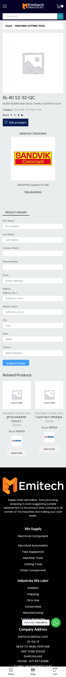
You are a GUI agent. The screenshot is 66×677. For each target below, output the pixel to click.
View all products (33, 191)
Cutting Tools (33, 564)
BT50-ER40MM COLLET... (16, 418)
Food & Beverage (33, 619)
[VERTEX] (16, 441)
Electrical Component (33, 536)
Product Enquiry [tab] (16, 212)
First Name (8, 220)
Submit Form (16, 363)
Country (7, 347)
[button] (59, 417)
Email (5, 275)
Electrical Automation (33, 546)
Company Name (11, 248)
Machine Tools (33, 558)
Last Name (8, 234)
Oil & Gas (33, 600)
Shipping (33, 594)
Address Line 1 (10, 292)
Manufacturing (33, 613)
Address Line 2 (10, 306)
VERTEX (16, 425)
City (5, 320)
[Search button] (60, 16)
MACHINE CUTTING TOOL (30, 25)
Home (8, 25)
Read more (16, 453)
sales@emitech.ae (38, 666)
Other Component (33, 570)
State (5, 333)
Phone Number (10, 261)
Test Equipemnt (33, 552)
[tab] (16, 212)
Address (7, 288)
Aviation (33, 588)
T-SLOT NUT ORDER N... (49, 417)
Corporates (33, 607)
